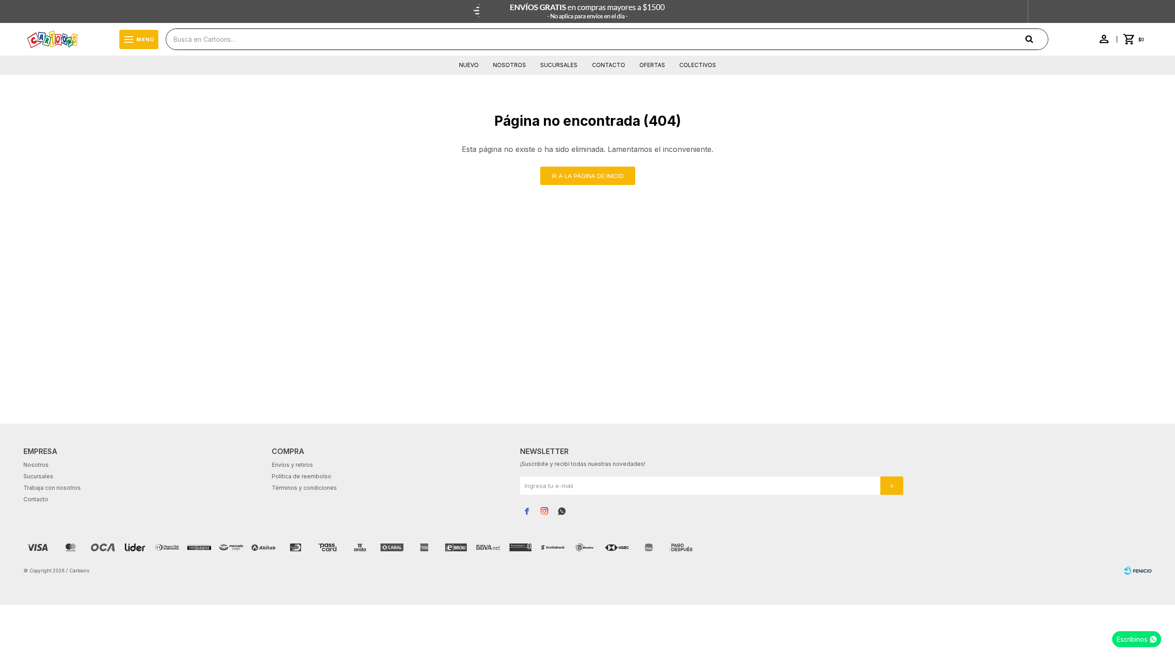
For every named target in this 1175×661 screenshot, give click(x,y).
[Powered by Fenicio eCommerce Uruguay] (1138, 570)
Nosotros (509, 65)
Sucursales (558, 65)
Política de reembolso (301, 476)
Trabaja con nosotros (52, 487)
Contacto (608, 65)
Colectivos (697, 65)
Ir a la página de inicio (588, 175)
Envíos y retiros (292, 464)
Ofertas (652, 65)
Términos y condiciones (304, 487)
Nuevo (469, 65)
